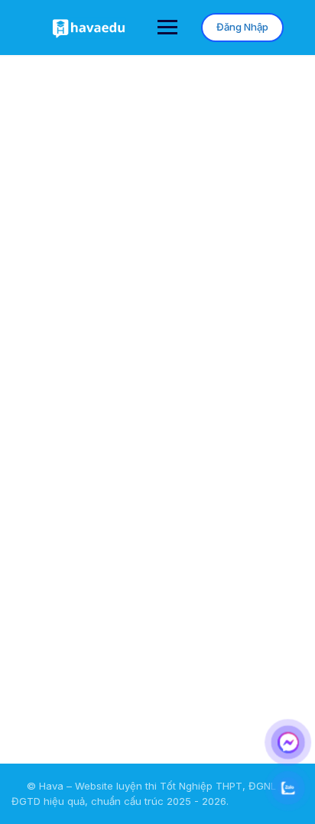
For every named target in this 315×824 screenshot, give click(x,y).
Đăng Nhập (242, 27)
